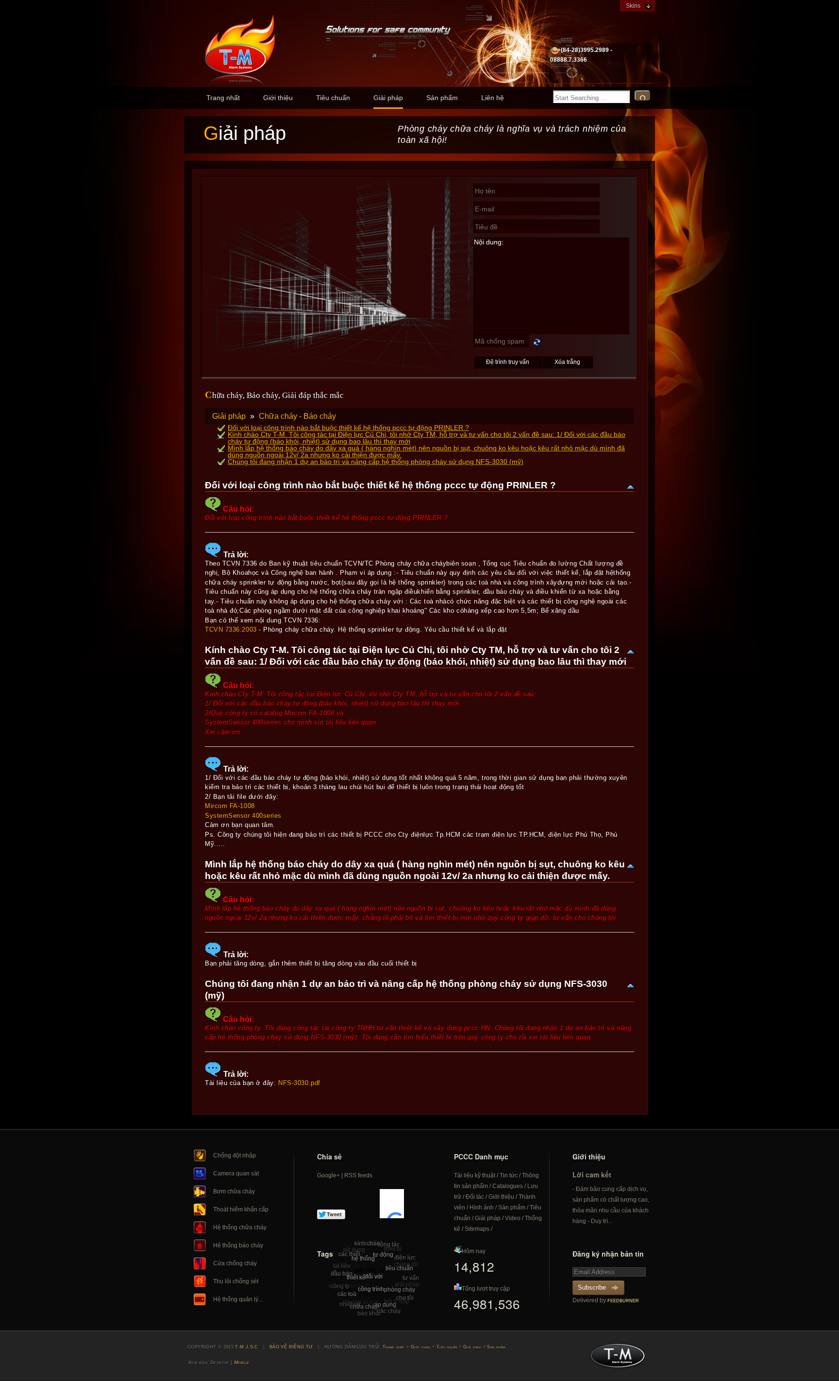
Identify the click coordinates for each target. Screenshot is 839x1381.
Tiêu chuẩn (333, 98)
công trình (371, 1289)
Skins (633, 5)
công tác (388, 1244)
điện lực (405, 1257)
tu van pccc (352, 1266)
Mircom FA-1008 (230, 806)
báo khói (368, 1313)
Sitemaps (477, 1229)
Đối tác (475, 1196)
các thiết (349, 1254)
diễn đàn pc (370, 1270)
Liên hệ (492, 98)
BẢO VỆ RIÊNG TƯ (291, 1347)
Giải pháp (388, 98)
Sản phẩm (442, 98)
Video (512, 1218)
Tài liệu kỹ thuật (474, 1175)
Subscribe (592, 1287)
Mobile (242, 1362)
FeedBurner (623, 1300)
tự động (383, 1254)
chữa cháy (364, 1306)
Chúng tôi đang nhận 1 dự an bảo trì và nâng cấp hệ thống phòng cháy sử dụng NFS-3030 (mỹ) (375, 462)
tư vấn (411, 1278)
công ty (340, 1286)
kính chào (367, 1243)
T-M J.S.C (615, 1358)
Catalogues (507, 1186)
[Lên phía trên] (630, 486)
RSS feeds (358, 1175)
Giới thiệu (278, 98)
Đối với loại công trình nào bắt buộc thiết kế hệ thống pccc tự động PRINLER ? (348, 428)
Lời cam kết (591, 1174)
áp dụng (385, 1304)
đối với (374, 1276)
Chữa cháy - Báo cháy (297, 416)
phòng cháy (399, 1289)
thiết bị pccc (396, 1277)
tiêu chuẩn (399, 1268)
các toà (346, 1294)
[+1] (392, 1203)
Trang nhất (223, 98)
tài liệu (342, 1265)
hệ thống (363, 1258)
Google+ (328, 1175)
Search (642, 95)
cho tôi (405, 1298)
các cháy (389, 1311)
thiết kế (356, 1277)
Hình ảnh (482, 1207)
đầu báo (341, 1273)
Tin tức (509, 1175)
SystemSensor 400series (243, 815)
